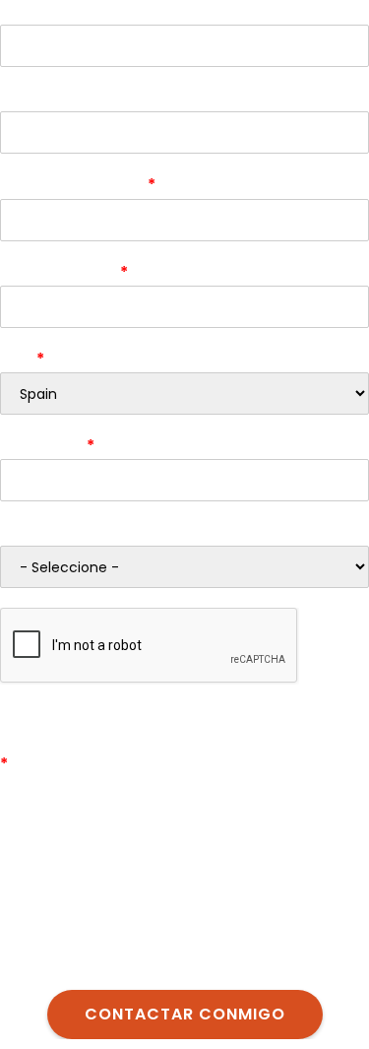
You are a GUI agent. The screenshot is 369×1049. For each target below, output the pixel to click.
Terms (349, 695)
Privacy (303, 695)
